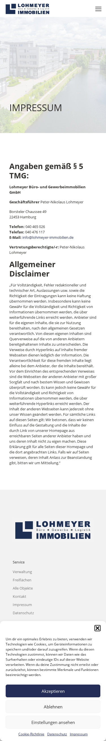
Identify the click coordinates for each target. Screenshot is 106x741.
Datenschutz (57, 734)
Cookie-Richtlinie (31, 734)
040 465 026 (35, 226)
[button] (97, 628)
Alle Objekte (23, 588)
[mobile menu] (98, 8)
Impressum (79, 734)
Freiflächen (22, 579)
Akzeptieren (53, 691)
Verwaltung (22, 571)
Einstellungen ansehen (53, 722)
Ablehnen (53, 707)
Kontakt (19, 596)
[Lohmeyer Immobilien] (27, 8)
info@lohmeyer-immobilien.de (47, 237)
